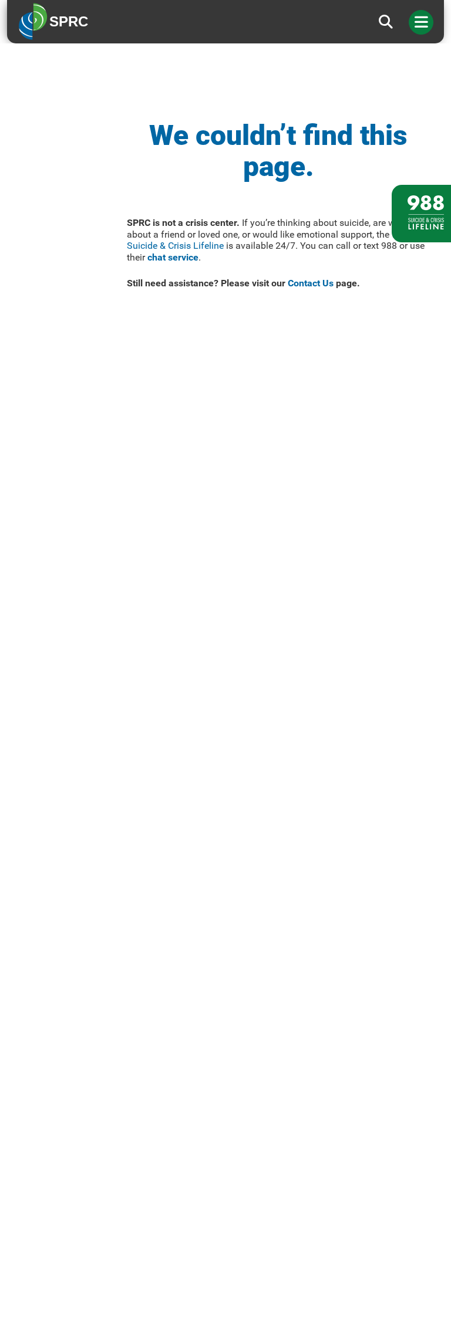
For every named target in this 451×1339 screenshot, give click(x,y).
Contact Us (311, 283)
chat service (172, 257)
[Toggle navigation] (421, 22)
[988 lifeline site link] (421, 213)
